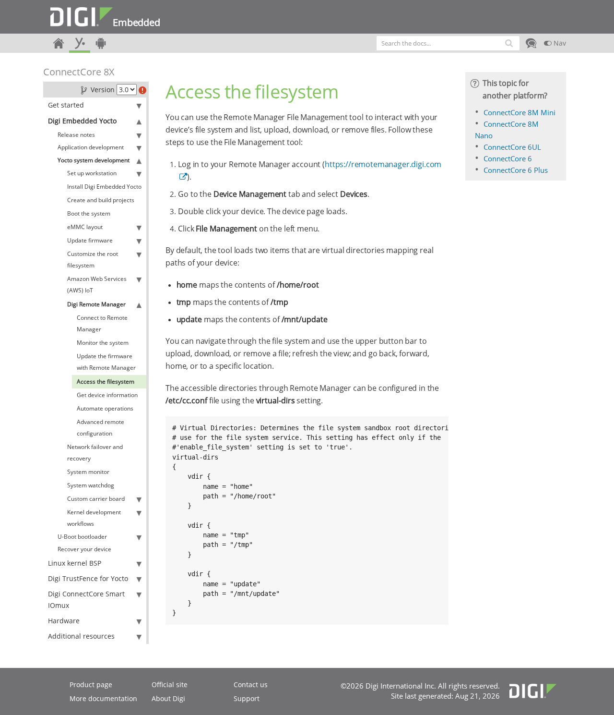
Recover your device (84, 549)
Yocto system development (94, 160)
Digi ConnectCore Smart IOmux (86, 599)
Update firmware (90, 240)
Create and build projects (100, 200)
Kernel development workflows (94, 518)
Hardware (64, 620)
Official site (170, 684)
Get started (66, 104)
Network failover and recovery (95, 452)
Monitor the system (103, 343)
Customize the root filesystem (92, 259)
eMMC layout (85, 227)
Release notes (76, 135)
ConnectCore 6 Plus (516, 170)
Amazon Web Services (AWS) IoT (97, 284)
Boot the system (88, 213)
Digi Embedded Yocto (82, 120)
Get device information (107, 395)
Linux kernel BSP (74, 563)
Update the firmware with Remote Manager (106, 362)
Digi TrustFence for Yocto (88, 578)
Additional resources (81, 636)
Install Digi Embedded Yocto (104, 186)
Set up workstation (92, 173)
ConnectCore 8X (79, 71)
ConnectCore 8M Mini (519, 112)
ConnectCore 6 (508, 158)
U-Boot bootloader (82, 537)
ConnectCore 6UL (512, 147)
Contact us (251, 684)
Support (247, 698)
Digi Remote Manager (96, 304)
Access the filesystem (105, 381)
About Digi (168, 698)
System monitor (88, 472)
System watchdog (90, 485)
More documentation (103, 698)
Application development (91, 147)
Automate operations (105, 408)
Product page (91, 684)
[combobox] (448, 43)
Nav (559, 43)
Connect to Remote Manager (102, 323)
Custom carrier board (96, 499)
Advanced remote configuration (100, 427)
